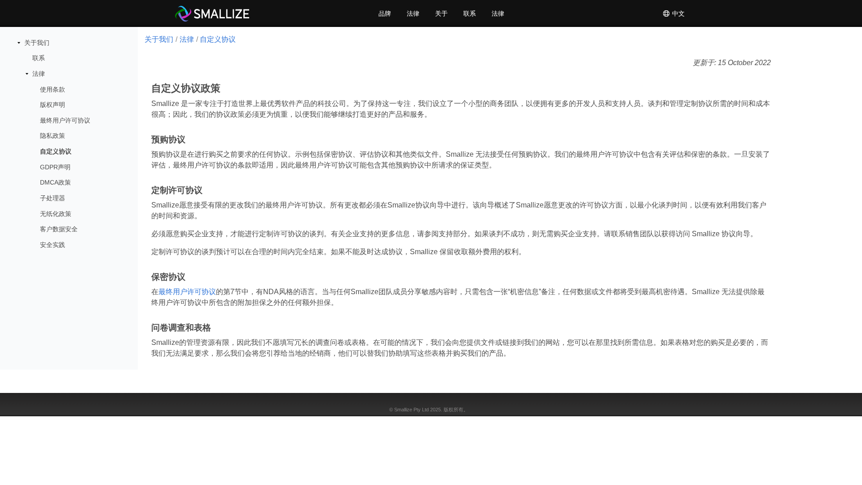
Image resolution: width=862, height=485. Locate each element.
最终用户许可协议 (65, 120)
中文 (677, 13)
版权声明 (52, 104)
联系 (469, 13)
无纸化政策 (55, 213)
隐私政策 (52, 135)
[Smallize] (212, 13)
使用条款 (52, 89)
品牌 (384, 13)
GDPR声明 (55, 167)
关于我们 (36, 42)
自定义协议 (55, 151)
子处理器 (52, 198)
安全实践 (52, 244)
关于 (441, 13)
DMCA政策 (55, 182)
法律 (413, 13)
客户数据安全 (59, 229)
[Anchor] (222, 88)
